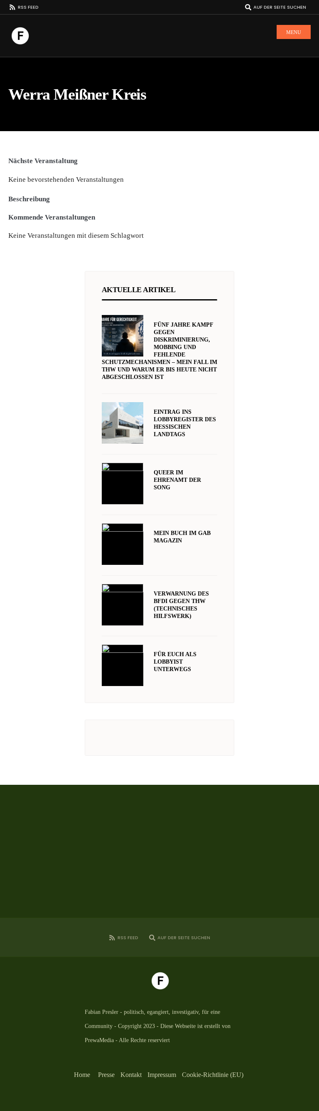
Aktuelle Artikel (138, 290)
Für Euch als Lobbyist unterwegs (175, 661)
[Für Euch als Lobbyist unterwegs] (122, 665)
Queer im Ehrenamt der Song (177, 480)
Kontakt (131, 1074)
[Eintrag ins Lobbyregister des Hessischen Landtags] (122, 423)
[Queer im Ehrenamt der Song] (122, 483)
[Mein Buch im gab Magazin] (122, 544)
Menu (293, 32)
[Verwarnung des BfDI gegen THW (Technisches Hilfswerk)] (122, 604)
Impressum (161, 1074)
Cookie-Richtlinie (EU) (212, 1074)
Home (82, 1074)
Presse (106, 1074)
